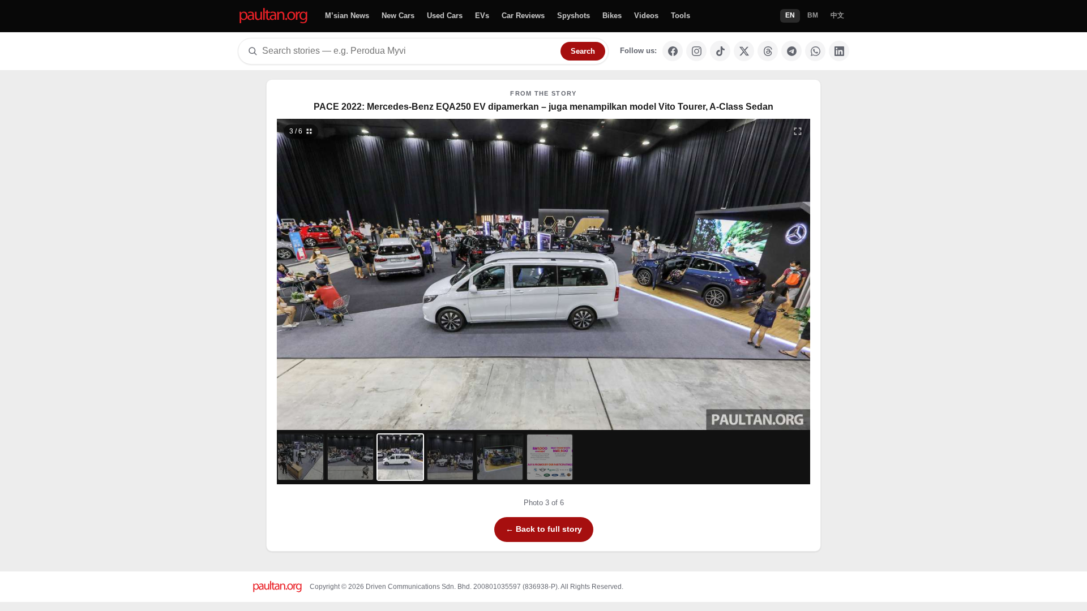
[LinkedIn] (839, 51)
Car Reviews (523, 15)
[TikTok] (720, 51)
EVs (482, 15)
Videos (646, 15)
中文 (837, 15)
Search (583, 51)
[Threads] (768, 51)
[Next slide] (744, 274)
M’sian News (347, 15)
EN (790, 15)
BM (812, 15)
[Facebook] (672, 51)
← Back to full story (544, 528)
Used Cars (445, 15)
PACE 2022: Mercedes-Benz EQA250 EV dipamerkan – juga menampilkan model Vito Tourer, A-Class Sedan (543, 106)
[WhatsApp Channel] (815, 51)
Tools (680, 15)
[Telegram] (791, 51)
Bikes (612, 15)
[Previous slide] (343, 274)
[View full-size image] (797, 131)
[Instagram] (696, 51)
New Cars (398, 15)
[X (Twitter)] (744, 51)
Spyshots (573, 15)
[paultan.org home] (273, 16)
